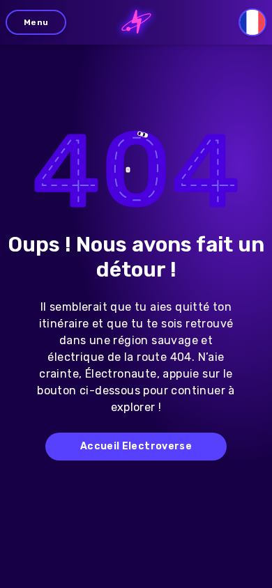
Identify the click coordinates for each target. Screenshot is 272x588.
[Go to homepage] (136, 22)
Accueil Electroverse (136, 446)
